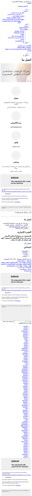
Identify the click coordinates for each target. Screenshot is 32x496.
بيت (27, 9)
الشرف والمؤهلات (19, 32)
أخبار (26, 24)
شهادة (22, 34)
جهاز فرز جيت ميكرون (17, 12)
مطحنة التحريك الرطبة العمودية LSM (13, 19)
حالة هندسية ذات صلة (17, 36)
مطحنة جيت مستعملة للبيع (15, 265)
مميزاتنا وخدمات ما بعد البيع (16, 37)
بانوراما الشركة (19, 41)
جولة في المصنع (19, 31)
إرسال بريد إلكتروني (25, 269)
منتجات (25, 11)
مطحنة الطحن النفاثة (12, 262)
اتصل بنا (25, 42)
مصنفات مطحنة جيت (25, 262)
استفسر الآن (27, 243)
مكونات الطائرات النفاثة (14, 17)
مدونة (26, 26)
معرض (22, 39)
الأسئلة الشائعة (23, 27)
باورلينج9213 (27, 270)
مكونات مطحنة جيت (18, 16)
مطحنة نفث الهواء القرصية (14, 264)
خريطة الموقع (21, 260)
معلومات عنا (24, 29)
